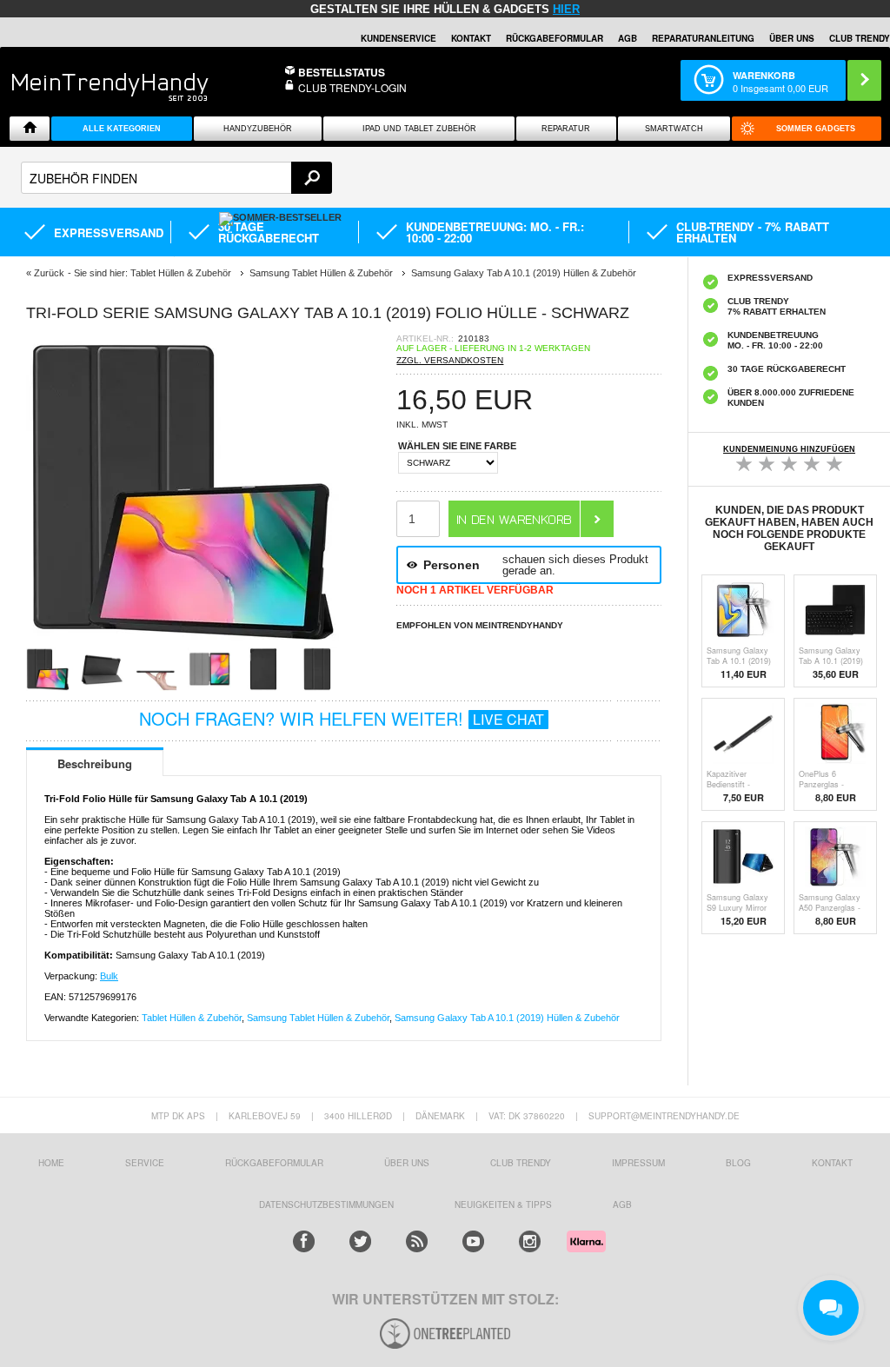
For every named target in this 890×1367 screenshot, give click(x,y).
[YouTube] (473, 1241)
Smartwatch (674, 128)
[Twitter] (360, 1241)
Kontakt (471, 38)
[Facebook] (304, 1241)
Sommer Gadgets (815, 128)
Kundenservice (398, 38)
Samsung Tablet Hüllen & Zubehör (318, 1017)
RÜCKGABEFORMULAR (554, 38)
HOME (51, 1163)
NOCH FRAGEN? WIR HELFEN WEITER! (341, 718)
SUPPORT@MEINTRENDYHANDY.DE (664, 1116)
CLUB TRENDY (859, 38)
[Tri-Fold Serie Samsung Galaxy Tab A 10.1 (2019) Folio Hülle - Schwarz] (182, 642)
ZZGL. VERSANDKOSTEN (449, 360)
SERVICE (144, 1163)
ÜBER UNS (791, 38)
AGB (627, 38)
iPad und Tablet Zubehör (419, 128)
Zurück (49, 273)
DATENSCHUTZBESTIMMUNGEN (326, 1204)
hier (566, 9)
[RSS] (417, 1241)
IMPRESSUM (638, 1163)
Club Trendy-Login (352, 87)
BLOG (738, 1163)
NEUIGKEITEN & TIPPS (503, 1204)
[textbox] (176, 178)
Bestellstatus (341, 72)
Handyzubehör (257, 128)
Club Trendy (520, 1163)
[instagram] (530, 1241)
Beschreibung (94, 763)
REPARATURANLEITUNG (703, 38)
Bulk (109, 976)
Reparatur (565, 128)
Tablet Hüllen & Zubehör (192, 1017)
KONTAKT (832, 1163)
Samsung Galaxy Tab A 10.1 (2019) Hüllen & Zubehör (507, 1017)
